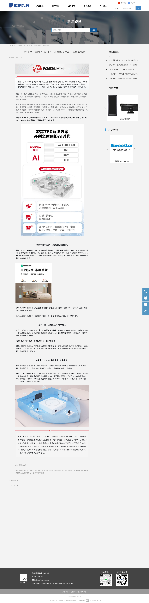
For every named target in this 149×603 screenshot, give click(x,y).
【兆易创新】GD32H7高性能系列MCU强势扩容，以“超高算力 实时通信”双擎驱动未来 (124, 72)
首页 (11, 45)
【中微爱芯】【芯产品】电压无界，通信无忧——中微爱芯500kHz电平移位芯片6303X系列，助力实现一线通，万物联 (124, 67)
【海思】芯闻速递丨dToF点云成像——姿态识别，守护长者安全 (124, 77)
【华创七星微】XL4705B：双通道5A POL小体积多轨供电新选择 (124, 63)
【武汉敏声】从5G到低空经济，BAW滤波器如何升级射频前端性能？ (124, 58)
